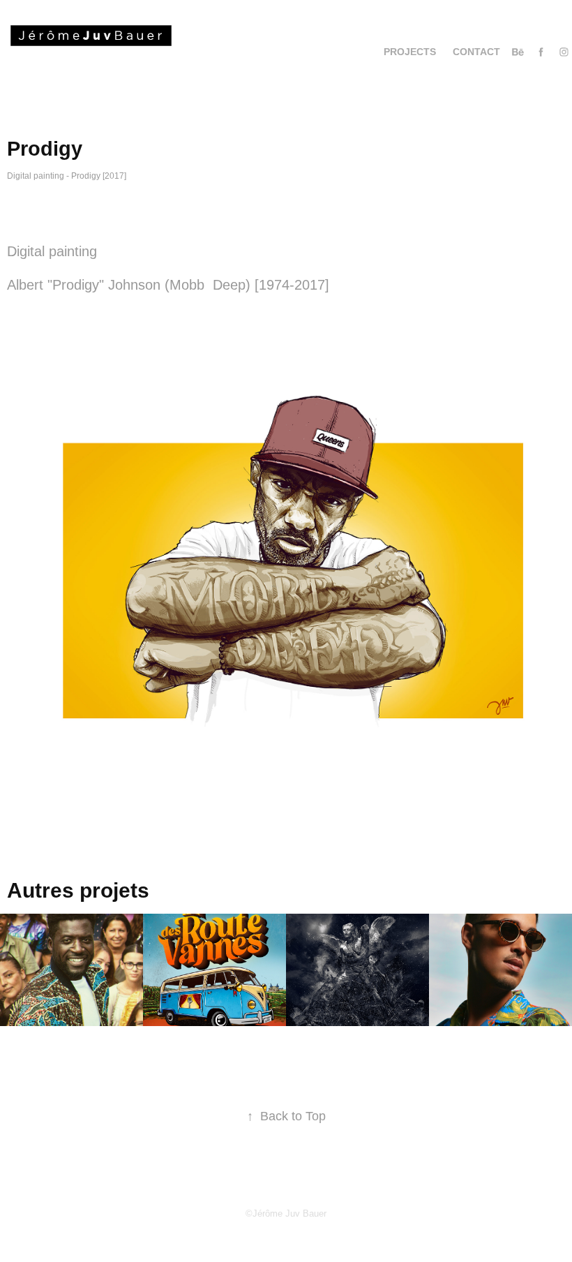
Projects (410, 51)
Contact (476, 51)
